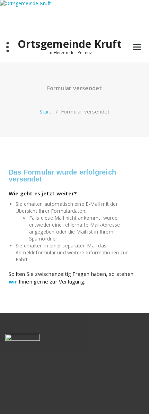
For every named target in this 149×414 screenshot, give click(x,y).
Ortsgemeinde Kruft (70, 44)
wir (14, 281)
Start (46, 111)
